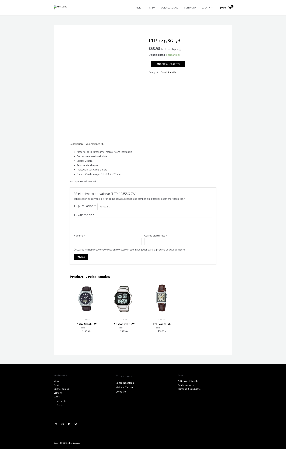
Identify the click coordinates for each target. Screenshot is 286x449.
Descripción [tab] (76, 144)
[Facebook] (69, 424)
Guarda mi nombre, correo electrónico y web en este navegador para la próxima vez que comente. (130, 249)
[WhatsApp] (56, 424)
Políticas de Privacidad (188, 381)
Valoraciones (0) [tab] (95, 144)
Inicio (138, 7)
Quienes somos (169, 7)
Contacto (190, 7)
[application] (211, 7)
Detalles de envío (186, 385)
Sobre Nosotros (125, 382)
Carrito (60, 405)
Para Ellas (173, 72)
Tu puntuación (85, 206)
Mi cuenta (61, 401)
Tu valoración (84, 215)
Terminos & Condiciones (190, 388)
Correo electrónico (155, 235)
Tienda (151, 7)
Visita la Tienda (124, 387)
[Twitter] (75, 424)
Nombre (79, 235)
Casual (164, 72)
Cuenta (206, 7)
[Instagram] (62, 424)
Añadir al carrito (168, 64)
